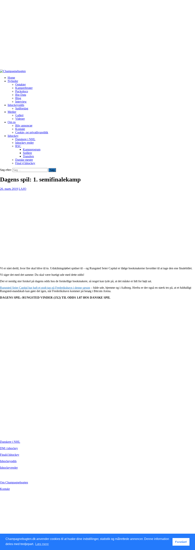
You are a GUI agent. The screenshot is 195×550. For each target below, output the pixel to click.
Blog (18, 98)
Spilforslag (21, 108)
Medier (12, 111)
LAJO (22, 188)
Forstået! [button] (181, 541)
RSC (18, 146)
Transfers (28, 156)
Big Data (20, 94)
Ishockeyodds (16, 105)
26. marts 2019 (9, 188)
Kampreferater (24, 88)
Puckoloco (21, 91)
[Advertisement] (97, 36)
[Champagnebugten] (13, 71)
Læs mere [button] (42, 544)
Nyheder (13, 81)
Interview (21, 101)
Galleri (19, 115)
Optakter (20, 84)
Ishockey (13, 135)
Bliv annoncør (23, 125)
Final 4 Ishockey (25, 163)
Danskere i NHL (25, 139)
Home (11, 77)
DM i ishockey (9, 448)
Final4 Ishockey (9, 454)
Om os (12, 122)
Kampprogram (31, 149)
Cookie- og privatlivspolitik (31, 132)
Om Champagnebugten (14, 482)
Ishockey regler (24, 142)
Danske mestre (24, 159)
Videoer (20, 118)
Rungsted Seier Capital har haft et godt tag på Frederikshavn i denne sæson (45, 287)
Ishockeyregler (9, 467)
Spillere (27, 153)
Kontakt (20, 129)
